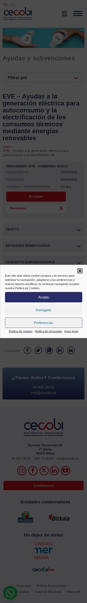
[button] (79, 271)
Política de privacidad (48, 331)
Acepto (43, 297)
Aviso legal (71, 331)
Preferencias (43, 322)
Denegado (43, 310)
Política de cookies (20, 331)
